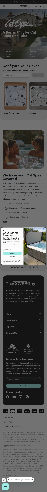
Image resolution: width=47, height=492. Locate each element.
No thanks (12, 256)
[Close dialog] (44, 229)
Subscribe (12, 253)
